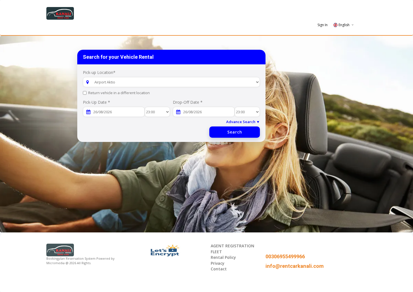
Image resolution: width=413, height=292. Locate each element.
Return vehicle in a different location (119, 92)
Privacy (217, 263)
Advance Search (243, 121)
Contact (219, 268)
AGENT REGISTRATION (232, 245)
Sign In (322, 24)
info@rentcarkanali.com (295, 266)
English (344, 24)
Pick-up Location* (99, 72)
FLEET (216, 251)
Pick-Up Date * (96, 102)
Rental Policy (223, 257)
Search (234, 132)
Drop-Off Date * (188, 102)
